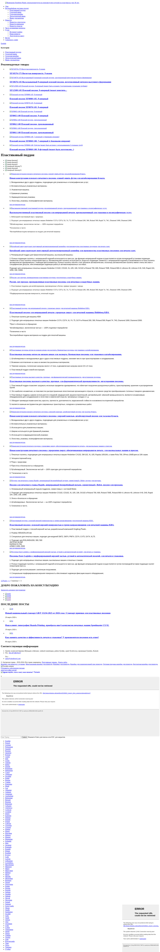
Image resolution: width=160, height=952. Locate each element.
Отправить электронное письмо (13, 668)
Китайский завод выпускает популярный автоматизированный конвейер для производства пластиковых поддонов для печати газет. (73, 250)
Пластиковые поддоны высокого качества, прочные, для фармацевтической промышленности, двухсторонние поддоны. (67, 381)
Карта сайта (62, 662)
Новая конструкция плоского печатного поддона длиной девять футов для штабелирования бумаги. (57, 178)
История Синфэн (16, 32)
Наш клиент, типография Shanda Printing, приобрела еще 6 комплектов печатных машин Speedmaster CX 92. (57, 625)
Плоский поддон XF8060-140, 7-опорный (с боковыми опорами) (40, 141)
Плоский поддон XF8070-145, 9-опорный (29, 107)
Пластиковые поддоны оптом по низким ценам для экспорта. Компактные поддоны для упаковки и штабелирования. (66, 354)
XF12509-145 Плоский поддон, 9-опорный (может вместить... (38, 90)
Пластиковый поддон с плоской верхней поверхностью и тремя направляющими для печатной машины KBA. (62, 525)
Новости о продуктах (17, 22)
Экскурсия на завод (17, 36)
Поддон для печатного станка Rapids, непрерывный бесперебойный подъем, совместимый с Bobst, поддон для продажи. (66, 485)
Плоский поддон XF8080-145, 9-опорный (29, 99)
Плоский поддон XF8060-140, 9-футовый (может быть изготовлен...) (42, 149)
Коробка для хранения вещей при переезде (86, 664)
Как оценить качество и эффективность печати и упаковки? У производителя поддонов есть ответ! (52, 637)
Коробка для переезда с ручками (13, 664)
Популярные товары (49, 662)
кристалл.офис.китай (9, 670)
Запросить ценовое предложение (13, 590)
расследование (15, 204)
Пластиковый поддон (18, 10)
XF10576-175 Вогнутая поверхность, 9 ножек (31, 73)
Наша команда (15, 34)
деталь (22, 204)
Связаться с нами (11, 40)
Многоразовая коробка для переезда (39, 664)
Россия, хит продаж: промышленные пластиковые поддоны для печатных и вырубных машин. (55, 282)
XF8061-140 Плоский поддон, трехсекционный (32, 132)
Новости (8, 20)
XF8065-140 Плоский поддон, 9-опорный (29, 115)
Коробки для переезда (61, 664)
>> (9, 581)
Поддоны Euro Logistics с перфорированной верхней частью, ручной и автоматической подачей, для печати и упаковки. (67, 556)
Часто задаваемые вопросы (15, 28)
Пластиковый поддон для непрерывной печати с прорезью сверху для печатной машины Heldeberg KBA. (59, 312)
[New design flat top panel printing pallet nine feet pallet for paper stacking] (48, 174)
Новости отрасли (16, 26)
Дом (6, 6)
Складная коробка (16, 14)
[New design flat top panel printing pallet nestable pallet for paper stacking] (53, 412)
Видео (7, 38)
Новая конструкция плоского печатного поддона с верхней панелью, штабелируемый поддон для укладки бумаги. (64, 416)
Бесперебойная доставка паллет (17, 8)
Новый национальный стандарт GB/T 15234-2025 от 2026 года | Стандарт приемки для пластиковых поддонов (57, 613)
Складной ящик (15, 12)
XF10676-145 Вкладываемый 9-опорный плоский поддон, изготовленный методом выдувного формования (60, 82)
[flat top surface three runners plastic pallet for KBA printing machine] (51, 521)
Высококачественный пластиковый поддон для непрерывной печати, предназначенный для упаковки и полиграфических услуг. (71, 212)
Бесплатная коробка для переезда (145, 664)
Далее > (5, 581)
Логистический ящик (17, 16)
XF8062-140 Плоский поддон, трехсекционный (32, 124)
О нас (7, 30)
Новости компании (17, 24)
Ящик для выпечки (17, 18)
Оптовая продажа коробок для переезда (117, 664)
